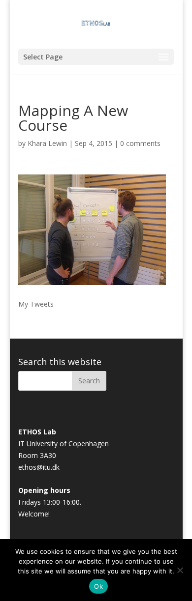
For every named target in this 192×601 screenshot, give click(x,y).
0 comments (140, 143)
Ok (98, 586)
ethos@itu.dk (39, 467)
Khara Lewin (47, 143)
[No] (180, 570)
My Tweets (36, 304)
